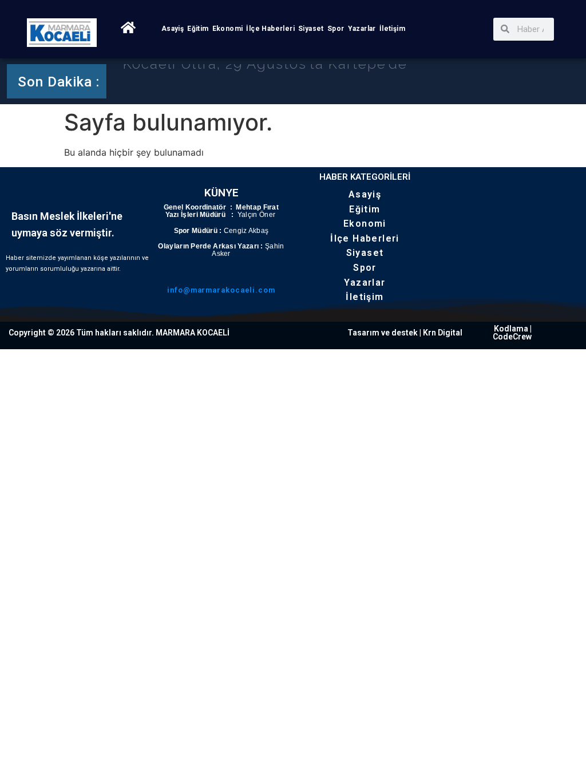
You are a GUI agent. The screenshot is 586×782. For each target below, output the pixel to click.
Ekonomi (227, 29)
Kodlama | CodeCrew (512, 332)
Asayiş (172, 29)
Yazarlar (362, 29)
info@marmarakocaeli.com (221, 290)
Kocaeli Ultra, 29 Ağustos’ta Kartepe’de (265, 80)
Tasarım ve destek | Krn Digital (404, 332)
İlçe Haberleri (270, 29)
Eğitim (197, 29)
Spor (336, 29)
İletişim (392, 29)
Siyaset (311, 29)
